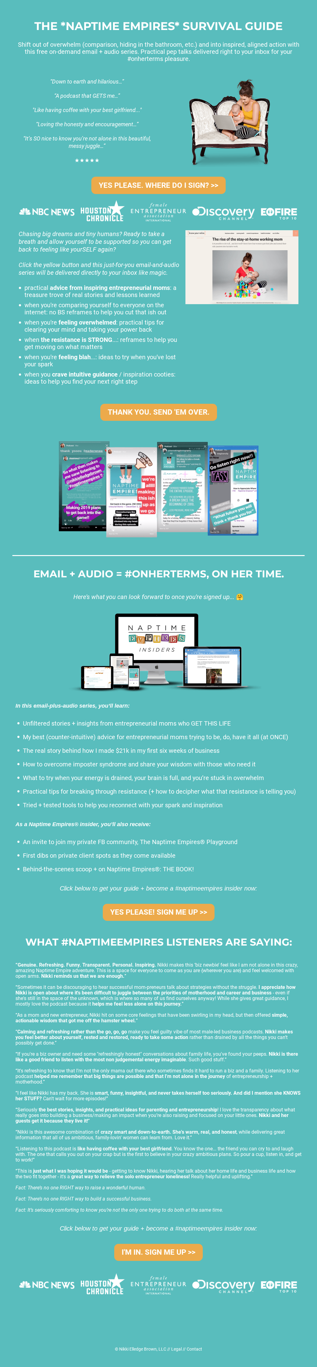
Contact (194, 1349)
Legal (176, 1349)
